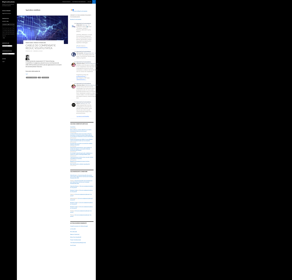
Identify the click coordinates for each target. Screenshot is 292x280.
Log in (3, 61)
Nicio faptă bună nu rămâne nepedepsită (80, 164)
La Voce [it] (73, 228)
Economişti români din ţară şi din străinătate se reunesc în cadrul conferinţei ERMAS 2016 (81, 153)
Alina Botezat (73, 175)
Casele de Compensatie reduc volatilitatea (41, 47)
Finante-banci (29, 42)
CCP (39, 77)
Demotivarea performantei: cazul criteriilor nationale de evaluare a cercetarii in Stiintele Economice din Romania (81, 149)
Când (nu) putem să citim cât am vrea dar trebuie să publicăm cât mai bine (81, 158)
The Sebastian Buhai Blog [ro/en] (78, 242)
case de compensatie (31, 77)
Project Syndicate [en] (75, 239)
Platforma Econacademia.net (79, 1)
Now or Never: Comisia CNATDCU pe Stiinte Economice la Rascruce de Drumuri (80, 130)
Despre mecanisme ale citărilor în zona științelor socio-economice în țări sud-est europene (81, 140)
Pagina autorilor (66, 1)
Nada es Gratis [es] (74, 234)
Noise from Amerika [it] (75, 237)
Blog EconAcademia (8, 2)
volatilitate (45, 77)
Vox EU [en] (73, 245)
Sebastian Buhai (74, 186)
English (89, 1)
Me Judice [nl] (73, 231)
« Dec (4, 37)
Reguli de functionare (6, 13)
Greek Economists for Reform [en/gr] (79, 226)
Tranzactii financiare (40, 42)
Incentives (72, 127)
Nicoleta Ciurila (73, 190)
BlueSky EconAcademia (75, 19)
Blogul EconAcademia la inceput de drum (79, 161)
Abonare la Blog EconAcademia (80, 10)
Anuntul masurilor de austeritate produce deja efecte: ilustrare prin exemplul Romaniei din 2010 (81, 177)
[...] (26, 74)
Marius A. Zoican (39, 51)
